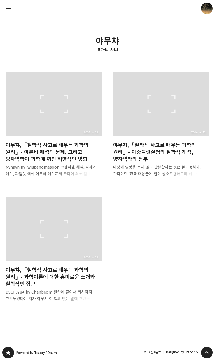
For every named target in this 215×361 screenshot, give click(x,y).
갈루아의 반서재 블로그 (8, 352)
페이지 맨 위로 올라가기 (207, 352)
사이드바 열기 (8, 8)
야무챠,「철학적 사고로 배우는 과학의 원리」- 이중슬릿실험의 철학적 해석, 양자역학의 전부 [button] (161, 128)
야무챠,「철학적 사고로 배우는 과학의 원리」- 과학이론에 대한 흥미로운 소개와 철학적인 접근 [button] (54, 253)
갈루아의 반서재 (107, 50)
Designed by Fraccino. (182, 352)
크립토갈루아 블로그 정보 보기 (207, 8)
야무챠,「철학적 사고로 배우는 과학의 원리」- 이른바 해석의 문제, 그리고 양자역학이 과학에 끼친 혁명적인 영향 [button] (54, 128)
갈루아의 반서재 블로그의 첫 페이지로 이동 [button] (107, 8)
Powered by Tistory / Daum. (37, 353)
